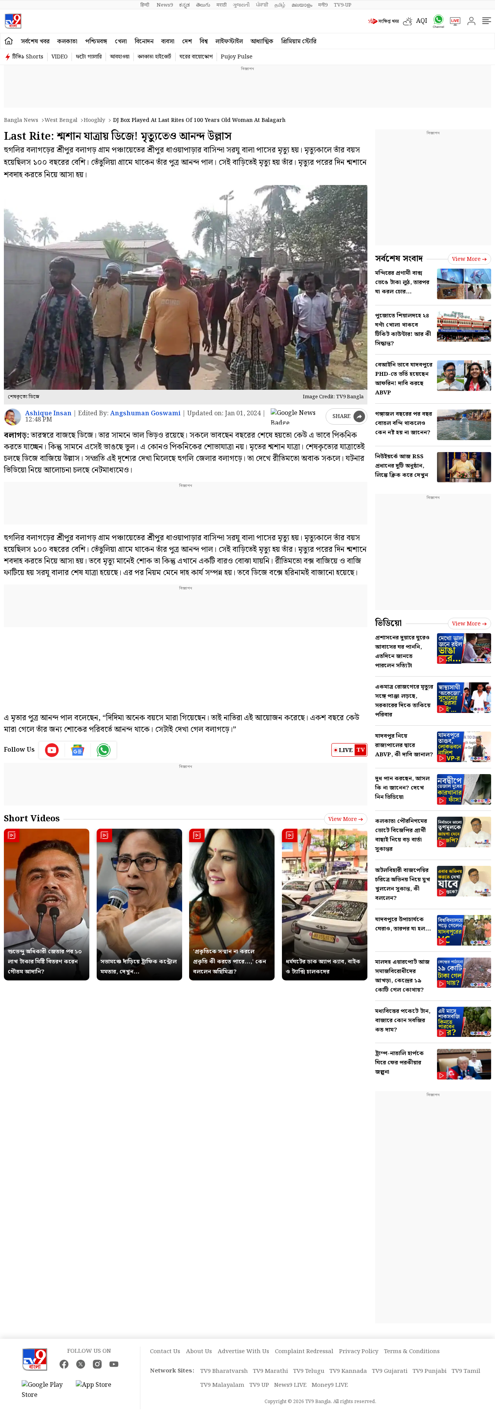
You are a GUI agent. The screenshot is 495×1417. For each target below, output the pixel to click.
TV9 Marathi (270, 1371)
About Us (199, 1351)
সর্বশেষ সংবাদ (399, 259)
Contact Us (165, 1351)
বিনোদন (144, 41)
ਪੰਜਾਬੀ (262, 5)
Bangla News (21, 120)
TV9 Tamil (466, 1371)
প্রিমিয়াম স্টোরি (298, 41)
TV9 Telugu (308, 1371)
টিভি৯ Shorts (27, 57)
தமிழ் (280, 5)
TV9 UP (259, 1385)
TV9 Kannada (348, 1371)
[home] (8, 41)
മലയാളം (302, 5)
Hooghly (94, 120)
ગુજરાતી (241, 5)
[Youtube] (52, 750)
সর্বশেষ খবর (35, 41)
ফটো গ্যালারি (89, 57)
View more (342, 819)
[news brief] (383, 21)
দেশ (187, 41)
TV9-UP (343, 5)
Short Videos (32, 819)
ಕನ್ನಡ (184, 5)
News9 (165, 5)
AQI (421, 21)
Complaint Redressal (304, 1351)
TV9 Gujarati (390, 1371)
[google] (297, 416)
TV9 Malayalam (222, 1385)
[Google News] (78, 750)
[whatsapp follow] (103, 750)
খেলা (121, 41)
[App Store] (99, 1390)
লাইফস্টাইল (229, 41)
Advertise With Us (243, 1351)
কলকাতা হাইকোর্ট (154, 57)
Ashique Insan (48, 413)
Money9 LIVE (330, 1385)
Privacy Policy (358, 1351)
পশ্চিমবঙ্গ (96, 41)
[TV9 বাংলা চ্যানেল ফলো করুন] (435, 21)
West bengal (60, 120)
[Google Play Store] (45, 1390)
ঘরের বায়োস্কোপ (196, 57)
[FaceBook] (64, 1364)
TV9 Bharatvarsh (224, 1371)
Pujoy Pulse (237, 57)
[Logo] (13, 21)
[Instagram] (97, 1364)
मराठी (222, 5)
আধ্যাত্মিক (262, 41)
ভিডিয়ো (388, 623)
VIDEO (59, 57)
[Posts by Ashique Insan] (12, 417)
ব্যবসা (167, 41)
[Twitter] (80, 1364)
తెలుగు (203, 5)
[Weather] (409, 21)
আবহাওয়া (120, 57)
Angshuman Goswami (145, 413)
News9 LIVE (290, 1385)
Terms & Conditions (412, 1351)
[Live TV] (452, 21)
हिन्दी (145, 5)
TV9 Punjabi (430, 1371)
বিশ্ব (204, 41)
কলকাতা (67, 41)
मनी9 (323, 5)
